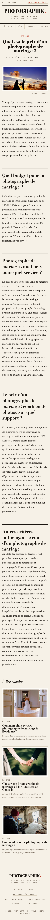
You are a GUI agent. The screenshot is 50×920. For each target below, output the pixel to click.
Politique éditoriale (25, 894)
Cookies (16, 904)
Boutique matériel (38, 2)
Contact (32, 890)
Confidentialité (36, 899)
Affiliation (31, 904)
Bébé (20, 26)
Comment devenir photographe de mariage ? (25, 843)
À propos (19, 890)
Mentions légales (14, 899)
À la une (9, 26)
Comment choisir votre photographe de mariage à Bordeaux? (20, 728)
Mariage (25, 36)
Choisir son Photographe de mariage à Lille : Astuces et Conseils (20, 787)
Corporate (32, 26)
